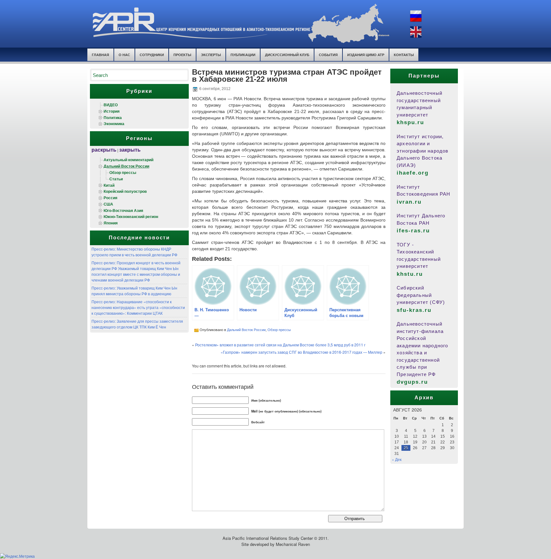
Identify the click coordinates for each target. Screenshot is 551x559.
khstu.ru (410, 274)
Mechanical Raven (293, 544)
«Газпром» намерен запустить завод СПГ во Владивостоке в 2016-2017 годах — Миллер (301, 352)
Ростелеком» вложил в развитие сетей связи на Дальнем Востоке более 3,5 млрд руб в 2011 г (280, 344)
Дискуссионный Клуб (287, 54)
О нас (124, 54)
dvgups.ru (412, 382)
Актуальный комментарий (128, 159)
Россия (110, 197)
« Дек (396, 459)
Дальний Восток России (126, 166)
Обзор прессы (122, 172)
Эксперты (211, 54)
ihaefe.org (413, 173)
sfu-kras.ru (414, 310)
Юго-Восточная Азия (123, 210)
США (108, 204)
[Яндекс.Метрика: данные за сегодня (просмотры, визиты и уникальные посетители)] (17, 556)
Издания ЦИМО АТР (365, 54)
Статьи (116, 179)
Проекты (182, 54)
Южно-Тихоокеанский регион (131, 216)
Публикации (243, 54)
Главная (100, 54)
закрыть (130, 149)
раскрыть (104, 149)
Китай (109, 185)
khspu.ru (410, 122)
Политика (113, 117)
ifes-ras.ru (413, 231)
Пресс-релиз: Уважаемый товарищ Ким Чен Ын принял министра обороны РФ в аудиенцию (134, 290)
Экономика (114, 123)
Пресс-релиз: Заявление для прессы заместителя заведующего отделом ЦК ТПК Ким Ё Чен (137, 323)
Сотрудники (152, 54)
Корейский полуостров (125, 191)
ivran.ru (409, 202)
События (328, 54)
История (112, 111)
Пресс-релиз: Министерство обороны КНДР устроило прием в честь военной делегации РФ (134, 251)
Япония (111, 223)
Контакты (404, 54)
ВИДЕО (111, 105)
